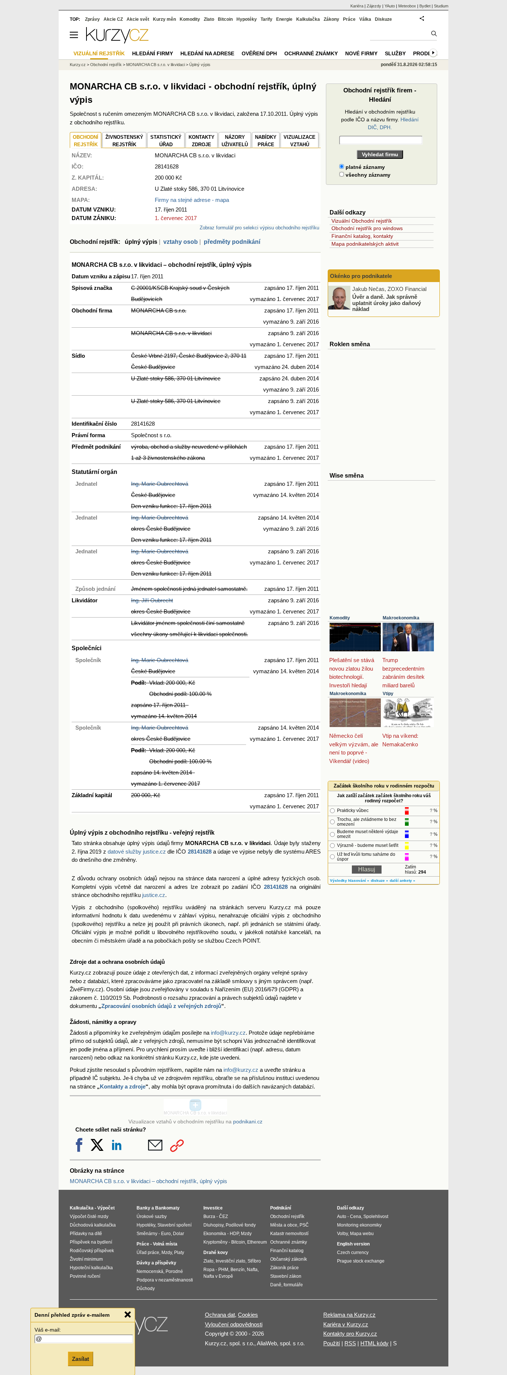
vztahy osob (180, 242)
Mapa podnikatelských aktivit (365, 244)
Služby (395, 53)
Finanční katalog (287, 1250)
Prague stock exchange (361, 1261)
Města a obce (283, 1225)
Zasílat (80, 1359)
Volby (342, 1233)
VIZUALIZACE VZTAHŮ (299, 140)
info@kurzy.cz (228, 1032)
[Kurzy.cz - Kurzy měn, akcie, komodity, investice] (117, 41)
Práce (349, 19)
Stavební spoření (174, 1225)
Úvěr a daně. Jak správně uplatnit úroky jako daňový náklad (386, 303)
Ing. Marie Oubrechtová (159, 484)
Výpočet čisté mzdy (89, 1216)
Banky (143, 1208)
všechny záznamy (367, 175)
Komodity (340, 618)
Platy (179, 1252)
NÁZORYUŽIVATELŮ (235, 140)
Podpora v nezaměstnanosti (165, 1280)
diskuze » (379, 880)
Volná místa (165, 1244)
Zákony (331, 19)
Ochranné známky (311, 53)
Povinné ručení (85, 1276)
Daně (275, 1284)
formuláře (293, 1284)
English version (353, 1244)
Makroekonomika (401, 618)
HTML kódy (374, 1343)
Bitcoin (225, 19)
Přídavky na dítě (86, 1233)
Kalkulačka (308, 19)
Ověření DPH (259, 53)
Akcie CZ (113, 19)
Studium (441, 6)
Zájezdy (374, 6)
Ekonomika (214, 1233)
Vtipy (388, 693)
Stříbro (254, 1261)
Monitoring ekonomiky (359, 1225)
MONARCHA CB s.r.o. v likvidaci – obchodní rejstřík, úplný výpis (148, 1181)
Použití (331, 1343)
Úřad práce (148, 1252)
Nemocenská (150, 1271)
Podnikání (280, 1208)
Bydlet (425, 6)
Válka (365, 19)
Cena (355, 1216)
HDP (234, 1233)
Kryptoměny (215, 1242)
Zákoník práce (284, 1267)
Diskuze (383, 19)
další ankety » (402, 880)
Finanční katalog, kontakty (362, 236)
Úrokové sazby (152, 1216)
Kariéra (356, 6)
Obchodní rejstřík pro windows (367, 228)
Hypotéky (246, 19)
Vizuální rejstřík (99, 53)
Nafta (252, 1269)
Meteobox (407, 6)
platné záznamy (364, 167)
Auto (341, 1216)
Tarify (266, 19)
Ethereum (257, 1242)
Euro (166, 1233)
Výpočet (106, 1208)
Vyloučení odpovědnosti (233, 1324)
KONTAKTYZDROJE (202, 140)
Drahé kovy (215, 1252)
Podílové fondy (241, 1225)
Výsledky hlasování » (349, 880)
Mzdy (166, 1252)
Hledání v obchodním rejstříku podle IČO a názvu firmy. (380, 119)
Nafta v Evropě (218, 1276)
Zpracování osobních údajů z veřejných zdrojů (161, 1006)
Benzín (237, 1269)
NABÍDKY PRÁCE (266, 140)
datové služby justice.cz (137, 851)
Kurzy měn (164, 19)
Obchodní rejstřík (106, 64)
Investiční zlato (230, 1261)
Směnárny (147, 1233)
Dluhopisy (213, 1225)
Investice (213, 1208)
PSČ (304, 1225)
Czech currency (353, 1252)
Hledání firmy (152, 53)
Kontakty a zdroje (122, 1086)
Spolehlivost (375, 1216)
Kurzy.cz (78, 64)
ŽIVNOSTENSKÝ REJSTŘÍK (124, 140)
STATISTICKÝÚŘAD (165, 140)
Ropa (209, 1269)
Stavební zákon (285, 1276)
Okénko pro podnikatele (361, 276)
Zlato (209, 19)
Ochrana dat (220, 1315)
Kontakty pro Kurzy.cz (350, 1333)
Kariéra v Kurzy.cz (345, 1324)
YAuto (390, 6)
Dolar (178, 1233)
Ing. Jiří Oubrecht (152, 600)
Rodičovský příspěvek (92, 1250)
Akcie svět (138, 19)
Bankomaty (167, 1208)
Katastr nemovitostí (289, 1233)
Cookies (248, 1315)
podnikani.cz (247, 1121)
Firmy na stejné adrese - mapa (192, 200)
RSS (350, 1343)
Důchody (146, 1288)
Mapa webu (362, 1233)
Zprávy (92, 19)
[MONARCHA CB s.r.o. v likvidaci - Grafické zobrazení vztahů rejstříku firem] (195, 1113)
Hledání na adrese (207, 53)
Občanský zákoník (288, 1259)
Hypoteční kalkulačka (91, 1267)
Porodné (174, 1271)
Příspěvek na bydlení (91, 1242)
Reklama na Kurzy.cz (349, 1315)
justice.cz (153, 895)
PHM (223, 1269)
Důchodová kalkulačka (93, 1225)
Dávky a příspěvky (156, 1263)
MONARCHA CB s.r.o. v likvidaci (155, 64)
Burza (209, 1216)
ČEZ (223, 1216)
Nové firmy (361, 53)
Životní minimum (86, 1259)
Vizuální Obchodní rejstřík (361, 221)
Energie (284, 19)
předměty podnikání (232, 242)
